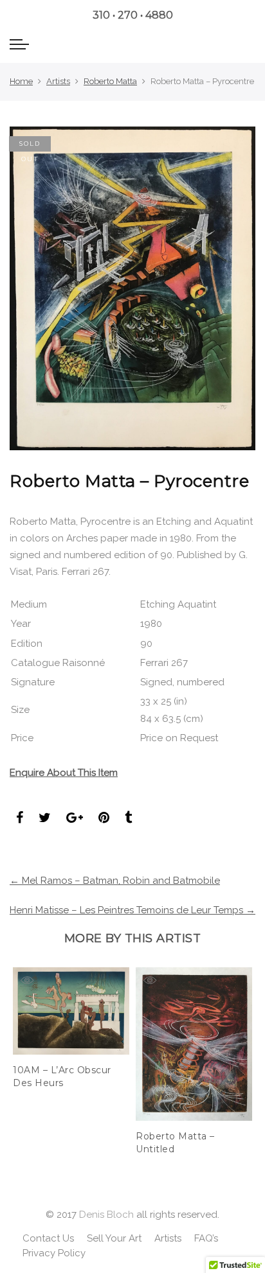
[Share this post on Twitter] (45, 819)
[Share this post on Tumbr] (128, 819)
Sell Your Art (114, 1238)
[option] (71, 1028)
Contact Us (48, 1238)
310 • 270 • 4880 (133, 15)
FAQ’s (206, 1238)
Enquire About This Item (64, 772)
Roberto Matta (110, 81)
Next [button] (243, 1052)
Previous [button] (22, 1052)
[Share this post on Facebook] (19, 819)
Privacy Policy (54, 1253)
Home (21, 81)
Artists (58, 81)
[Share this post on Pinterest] (103, 819)
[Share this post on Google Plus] (74, 819)
